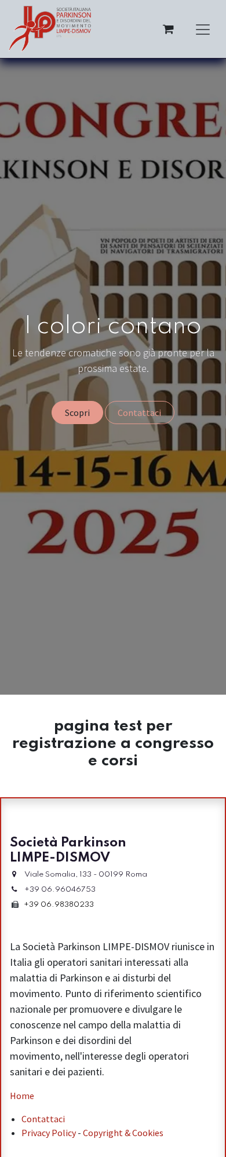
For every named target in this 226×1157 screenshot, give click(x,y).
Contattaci (139, 412)
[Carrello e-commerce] (168, 28)
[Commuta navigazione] (202, 29)
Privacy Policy (48, 1132)
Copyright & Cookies (123, 1132)
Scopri (77, 412)
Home (22, 1095)
